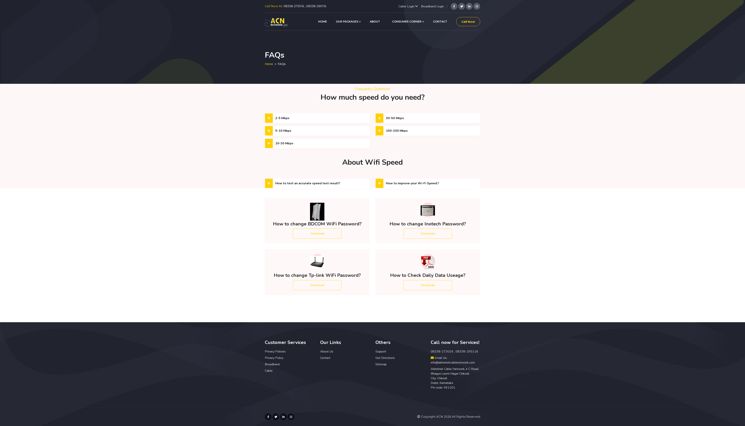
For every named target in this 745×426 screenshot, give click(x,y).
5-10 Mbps (283, 131)
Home (322, 21)
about (375, 21)
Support (380, 351)
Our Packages (347, 21)
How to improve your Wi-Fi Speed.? (412, 183)
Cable (269, 371)
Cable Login (406, 6)
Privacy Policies (275, 351)
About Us (326, 351)
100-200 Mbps (397, 131)
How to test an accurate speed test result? (307, 183)
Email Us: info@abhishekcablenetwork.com (453, 360)
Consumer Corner (407, 21)
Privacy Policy (274, 358)
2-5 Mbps (282, 118)
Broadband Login (432, 6)
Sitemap (381, 364)
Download (317, 233)
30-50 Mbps (395, 118)
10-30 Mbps (284, 143)
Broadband (272, 364)
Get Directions (385, 358)
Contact (440, 21)
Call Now (468, 21)
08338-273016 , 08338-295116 (304, 6)
